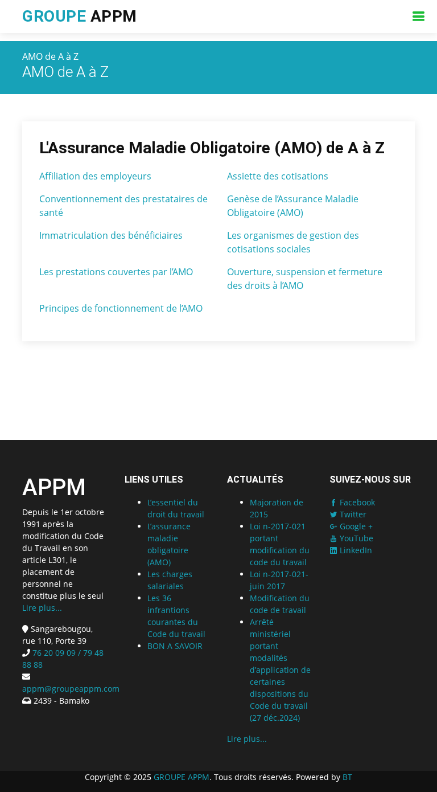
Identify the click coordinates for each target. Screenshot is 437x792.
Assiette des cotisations (277, 176)
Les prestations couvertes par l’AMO (116, 272)
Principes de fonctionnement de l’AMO (121, 308)
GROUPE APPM (181, 776)
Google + (355, 526)
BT (347, 776)
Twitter (351, 514)
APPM (79, 16)
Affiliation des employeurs (95, 176)
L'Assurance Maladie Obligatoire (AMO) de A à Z (212, 147)
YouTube (355, 538)
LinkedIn (354, 550)
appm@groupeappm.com (70, 688)
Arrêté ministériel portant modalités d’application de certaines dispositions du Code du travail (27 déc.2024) (280, 670)
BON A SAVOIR (175, 645)
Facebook (356, 502)
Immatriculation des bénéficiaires (111, 235)
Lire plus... (42, 607)
